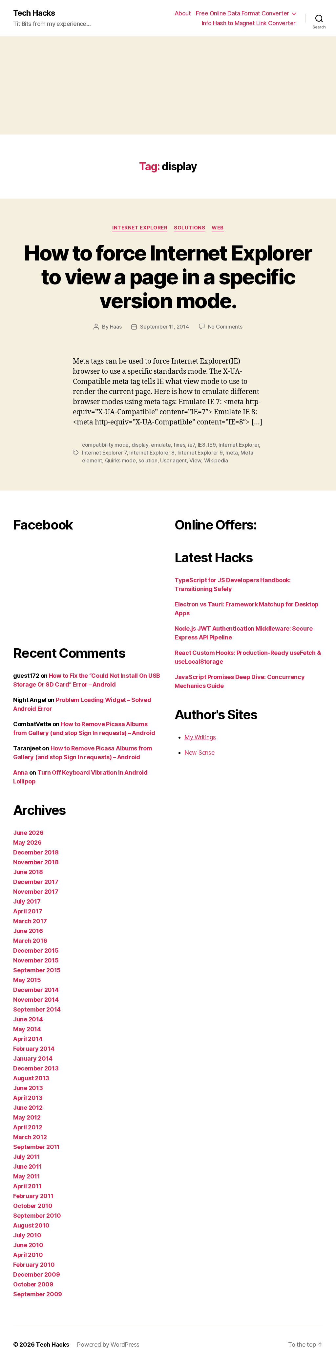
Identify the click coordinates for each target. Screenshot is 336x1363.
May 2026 (27, 842)
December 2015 (36, 950)
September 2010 (37, 1215)
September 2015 (37, 970)
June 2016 (28, 930)
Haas (116, 326)
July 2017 (27, 901)
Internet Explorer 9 (200, 452)
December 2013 (36, 1068)
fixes (179, 444)
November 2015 (36, 960)
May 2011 (26, 1176)
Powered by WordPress (108, 1344)
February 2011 (33, 1196)
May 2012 (27, 1117)
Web (218, 228)
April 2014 (27, 1038)
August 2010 (31, 1225)
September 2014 (37, 1009)
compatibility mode (105, 444)
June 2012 (28, 1107)
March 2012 (30, 1137)
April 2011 (27, 1186)
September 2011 (36, 1146)
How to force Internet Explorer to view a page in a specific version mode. (168, 276)
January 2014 (32, 1058)
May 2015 (27, 980)
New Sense (199, 752)
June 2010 (28, 1245)
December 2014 (36, 989)
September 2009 (37, 1294)
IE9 (212, 444)
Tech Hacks (34, 13)
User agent (173, 460)
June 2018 (28, 872)
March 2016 (30, 940)
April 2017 (27, 911)
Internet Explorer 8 (152, 452)
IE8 (201, 444)
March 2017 (30, 921)
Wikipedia (216, 460)
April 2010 (28, 1254)
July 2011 (26, 1156)
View (195, 460)
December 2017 (35, 881)
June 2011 (27, 1166)
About (183, 13)
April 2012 (27, 1127)
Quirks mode (120, 460)
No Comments (225, 326)
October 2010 (32, 1205)
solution (148, 460)
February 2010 (34, 1264)
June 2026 (28, 832)
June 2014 (28, 1019)
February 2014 (33, 1048)
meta (231, 452)
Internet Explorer (139, 228)
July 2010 (27, 1235)
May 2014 (27, 1029)
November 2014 (36, 999)
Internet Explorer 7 (104, 452)
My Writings (200, 737)
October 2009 (33, 1284)
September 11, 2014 (164, 326)
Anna (20, 772)
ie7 (191, 444)
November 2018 (36, 862)
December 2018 (36, 852)
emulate (161, 444)
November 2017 (35, 891)
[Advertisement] (168, 85)
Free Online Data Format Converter (242, 13)
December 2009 (36, 1274)
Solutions (189, 228)
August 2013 (31, 1078)
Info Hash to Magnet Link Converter (249, 23)
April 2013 (27, 1097)
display (140, 444)
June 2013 (28, 1088)
